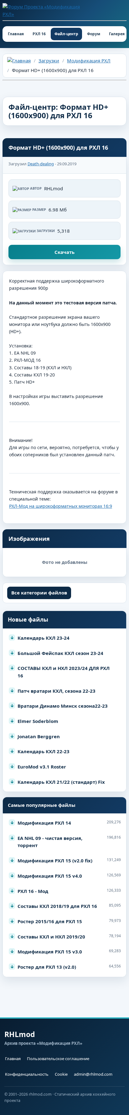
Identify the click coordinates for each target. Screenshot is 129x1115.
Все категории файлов (39, 592)
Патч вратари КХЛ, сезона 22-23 (56, 691)
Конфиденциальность (27, 1074)
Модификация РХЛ (89, 60)
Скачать (64, 252)
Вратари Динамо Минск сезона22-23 (63, 706)
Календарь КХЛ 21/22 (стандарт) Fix (61, 782)
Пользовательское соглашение (58, 1058)
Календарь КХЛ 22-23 (44, 751)
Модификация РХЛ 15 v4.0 (50, 876)
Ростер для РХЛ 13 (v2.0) (47, 967)
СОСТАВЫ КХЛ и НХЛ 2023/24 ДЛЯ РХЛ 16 (64, 672)
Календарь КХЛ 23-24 (44, 638)
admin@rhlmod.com (93, 1074)
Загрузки (49, 60)
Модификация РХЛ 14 (44, 823)
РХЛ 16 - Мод (33, 891)
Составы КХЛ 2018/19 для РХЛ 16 (57, 906)
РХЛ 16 (39, 33)
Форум (93, 33)
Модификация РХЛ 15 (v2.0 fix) (55, 860)
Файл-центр (66, 33)
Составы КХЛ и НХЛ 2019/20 (51, 936)
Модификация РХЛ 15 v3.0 (50, 951)
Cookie (61, 1074)
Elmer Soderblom (38, 721)
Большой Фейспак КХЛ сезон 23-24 (60, 653)
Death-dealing (41, 164)
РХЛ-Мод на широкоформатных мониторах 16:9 (60, 506)
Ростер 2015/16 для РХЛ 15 (50, 921)
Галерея (117, 33)
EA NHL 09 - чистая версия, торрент (50, 842)
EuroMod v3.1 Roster (42, 767)
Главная (16, 33)
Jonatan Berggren (39, 736)
